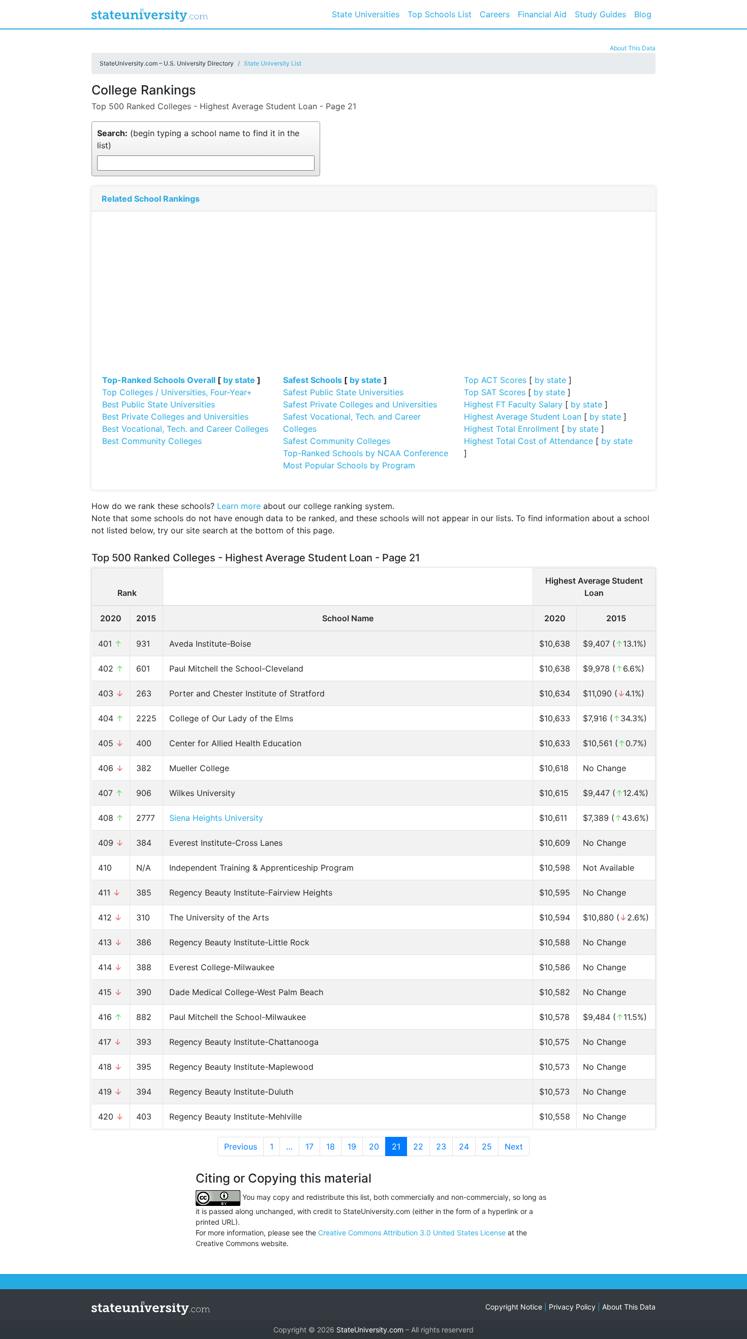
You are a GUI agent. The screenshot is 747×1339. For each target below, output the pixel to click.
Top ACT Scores (495, 380)
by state (239, 380)
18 (330, 1146)
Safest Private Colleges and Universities (360, 404)
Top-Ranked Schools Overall (158, 380)
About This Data (633, 48)
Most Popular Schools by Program (349, 465)
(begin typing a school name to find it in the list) (198, 139)
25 (487, 1146)
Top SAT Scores (494, 392)
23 (441, 1146)
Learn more (239, 506)
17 (309, 1146)
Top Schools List (440, 14)
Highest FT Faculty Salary (513, 404)
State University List (272, 63)
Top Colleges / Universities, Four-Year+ (177, 392)
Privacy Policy (572, 1306)
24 (464, 1146)
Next (514, 1146)
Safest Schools (312, 380)
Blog (642, 14)
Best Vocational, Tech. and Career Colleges (185, 429)
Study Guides (600, 14)
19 (352, 1146)
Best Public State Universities (158, 404)
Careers (495, 14)
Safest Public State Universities (343, 392)
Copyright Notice (513, 1306)
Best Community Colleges (152, 441)
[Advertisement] (373, 298)
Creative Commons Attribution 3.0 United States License (412, 1232)
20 (374, 1146)
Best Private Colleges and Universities (175, 416)
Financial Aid (542, 14)
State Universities (365, 14)
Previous (240, 1146)
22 (418, 1146)
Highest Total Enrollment (511, 429)
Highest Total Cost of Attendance (528, 441)
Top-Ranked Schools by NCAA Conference (365, 453)
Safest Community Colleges (336, 441)
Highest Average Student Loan (522, 416)
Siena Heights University (216, 818)
